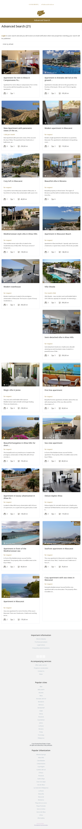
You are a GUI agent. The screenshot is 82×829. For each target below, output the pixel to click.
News (41, 674)
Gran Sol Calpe (41, 782)
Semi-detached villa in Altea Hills (59, 337)
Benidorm (41, 702)
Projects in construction (41, 668)
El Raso (41, 773)
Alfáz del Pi (41, 689)
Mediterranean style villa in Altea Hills (20, 234)
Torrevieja (41, 735)
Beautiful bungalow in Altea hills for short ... (19, 444)
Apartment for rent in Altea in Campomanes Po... (17, 79)
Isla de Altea (41, 785)
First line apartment (53, 390)
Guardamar (41, 720)
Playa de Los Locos (41, 803)
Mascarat (41, 797)
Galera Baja (41, 779)
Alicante (41, 693)
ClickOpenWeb (40, 823)
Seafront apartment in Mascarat (59, 548)
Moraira (41, 729)
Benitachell (41, 708)
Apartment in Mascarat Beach (58, 234)
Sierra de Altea (41, 812)
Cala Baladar (41, 760)
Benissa (41, 705)
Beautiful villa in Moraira (55, 181)
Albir (41, 686)
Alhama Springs (41, 754)
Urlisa (41, 815)
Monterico (41, 800)
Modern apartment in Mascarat (58, 128)
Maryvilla (41, 794)
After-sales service (41, 665)
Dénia (41, 714)
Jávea (41, 723)
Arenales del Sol (41, 699)
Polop (41, 732)
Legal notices (41, 645)
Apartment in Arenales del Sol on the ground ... (61, 79)
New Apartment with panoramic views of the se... (18, 129)
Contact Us (41, 671)
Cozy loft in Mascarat (13, 181)
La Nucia (41, 726)
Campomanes (41, 763)
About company (41, 639)
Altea (41, 696)
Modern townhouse (12, 286)
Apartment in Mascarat (14, 601)
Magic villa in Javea (12, 390)
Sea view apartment (53, 443)
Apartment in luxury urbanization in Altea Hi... (19, 497)
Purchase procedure (41, 642)
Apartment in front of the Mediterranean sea (15, 549)
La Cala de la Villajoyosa (41, 788)
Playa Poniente (41, 806)
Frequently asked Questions (41, 648)
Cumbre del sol (41, 770)
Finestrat (41, 717)
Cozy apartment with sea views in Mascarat (59, 578)
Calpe (41, 711)
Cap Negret (41, 767)
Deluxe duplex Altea (53, 496)
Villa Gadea (41, 818)
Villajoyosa (41, 738)
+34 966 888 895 (33, 4)
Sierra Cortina (41, 809)
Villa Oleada (50, 286)
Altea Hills (41, 757)
